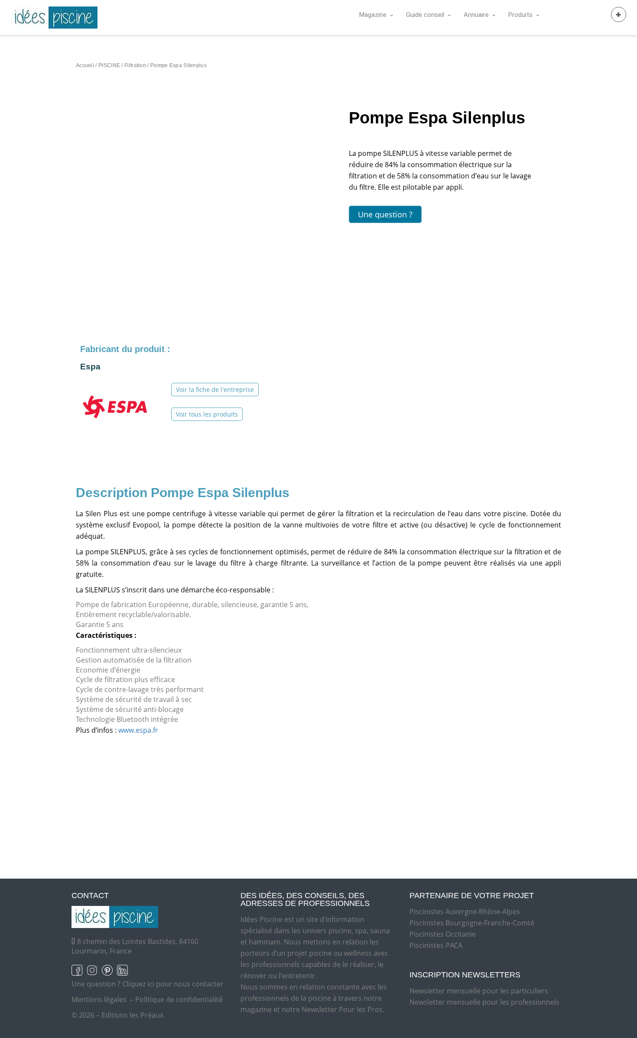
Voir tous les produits (207, 414)
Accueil (85, 65)
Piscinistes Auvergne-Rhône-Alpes (465, 911)
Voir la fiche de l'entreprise (215, 389)
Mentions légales (99, 999)
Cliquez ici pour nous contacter (173, 984)
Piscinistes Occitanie (443, 934)
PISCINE (109, 65)
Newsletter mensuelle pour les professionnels (484, 1002)
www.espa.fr (138, 730)
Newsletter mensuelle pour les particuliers (479, 991)
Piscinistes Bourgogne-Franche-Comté (472, 923)
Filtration (135, 65)
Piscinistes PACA (436, 945)
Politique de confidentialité (179, 999)
